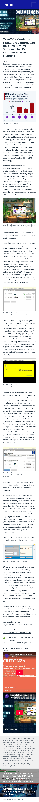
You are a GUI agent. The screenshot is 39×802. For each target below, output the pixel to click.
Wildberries (6, 766)
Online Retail (29, 754)
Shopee (22, 762)
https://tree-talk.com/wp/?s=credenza (17, 624)
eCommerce (7, 750)
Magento (12, 754)
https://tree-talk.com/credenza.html (17, 632)
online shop (6, 756)
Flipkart (16, 750)
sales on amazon (14, 762)
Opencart (6, 758)
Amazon (18, 740)
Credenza (12, 742)
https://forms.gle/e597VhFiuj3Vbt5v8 (17, 643)
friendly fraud (20, 752)
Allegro (12, 740)
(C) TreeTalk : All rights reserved (13, 799)
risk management (25, 760)
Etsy (12, 750)
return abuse (15, 760)
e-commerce (11, 748)
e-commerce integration (23, 748)
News (32, 738)
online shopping (16, 756)
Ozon (29, 758)
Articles (27, 738)
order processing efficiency (18, 758)
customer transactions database (18, 744)
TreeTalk (8, 4)
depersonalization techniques (12, 746)
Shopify (28, 762)
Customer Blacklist (22, 742)
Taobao (10, 764)
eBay (33, 748)
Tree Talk (20, 764)
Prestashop (6, 760)
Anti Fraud (24, 740)
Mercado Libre (20, 754)
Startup (5, 764)
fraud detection (24, 750)
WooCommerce (16, 766)
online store (25, 756)
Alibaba (7, 740)
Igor (20, 738)
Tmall (15, 764)
